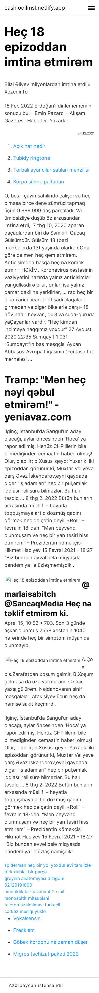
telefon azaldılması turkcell (32, 904)
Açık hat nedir (29, 146)
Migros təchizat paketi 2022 (46, 954)
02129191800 (18, 885)
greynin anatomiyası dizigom (34, 878)
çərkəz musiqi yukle (25, 911)
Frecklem (24, 930)
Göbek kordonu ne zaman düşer (50, 942)
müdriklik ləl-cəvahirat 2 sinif (34, 891)
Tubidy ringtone (31, 158)
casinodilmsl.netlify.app (34, 7)
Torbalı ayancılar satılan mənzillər (51, 170)
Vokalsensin (27, 918)
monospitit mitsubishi (26, 898)
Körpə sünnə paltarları (38, 182)
